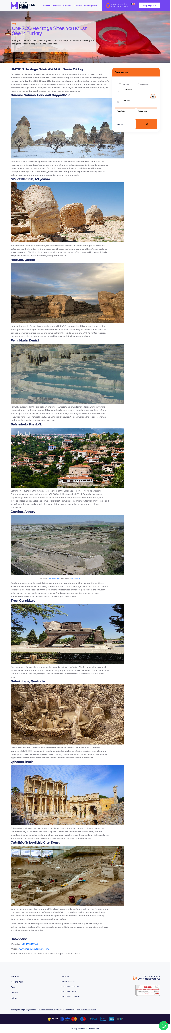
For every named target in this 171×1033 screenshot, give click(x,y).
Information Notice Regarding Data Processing (56, 1009)
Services (46, 5)
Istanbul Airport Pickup (70, 986)
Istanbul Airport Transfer (70, 996)
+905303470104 (30, 944)
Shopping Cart (149, 5)
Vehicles (57, 5)
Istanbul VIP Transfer (69, 991)
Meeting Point (90, 5)
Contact (78, 5)
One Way (125, 84)
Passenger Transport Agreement (23, 1009)
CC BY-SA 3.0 (76, 578)
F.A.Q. (14, 997)
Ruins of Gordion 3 (54, 578)
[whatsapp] (163, 1025)
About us (67, 5)
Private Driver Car (68, 981)
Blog (13, 987)
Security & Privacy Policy (86, 1009)
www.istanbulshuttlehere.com (34, 948)
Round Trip (144, 84)
